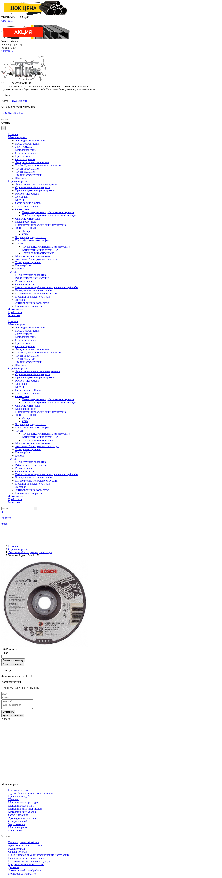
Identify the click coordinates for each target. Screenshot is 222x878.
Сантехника (22, 209)
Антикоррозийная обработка (32, 302)
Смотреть (7, 20)
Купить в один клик (13, 664)
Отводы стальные (25, 152)
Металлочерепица (26, 149)
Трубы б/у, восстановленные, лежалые (38, 165)
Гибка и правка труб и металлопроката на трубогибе (46, 287)
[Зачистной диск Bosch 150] (44, 645)
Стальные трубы (18, 789)
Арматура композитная (22, 818)
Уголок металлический (28, 174)
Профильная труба (19, 796)
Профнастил (22, 156)
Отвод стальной (17, 821)
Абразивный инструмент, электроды (37, 259)
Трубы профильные (27, 168)
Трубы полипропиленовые (38, 252)
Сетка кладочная (25, 159)
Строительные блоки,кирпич (32, 187)
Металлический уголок (22, 811)
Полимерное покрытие (28, 306)
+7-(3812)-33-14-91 (12, 112)
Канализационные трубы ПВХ (40, 249)
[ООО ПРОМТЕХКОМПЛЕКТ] (23, 79)
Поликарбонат (23, 265)
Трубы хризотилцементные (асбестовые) (46, 246)
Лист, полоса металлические (32, 162)
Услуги (12, 271)
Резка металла (23, 281)
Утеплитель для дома (27, 206)
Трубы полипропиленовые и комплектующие (49, 215)
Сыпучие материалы (27, 218)
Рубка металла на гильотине (32, 277)
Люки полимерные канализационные (37, 184)
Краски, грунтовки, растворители (35, 190)
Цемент (19, 268)
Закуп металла (23, 146)
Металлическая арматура (23, 802)
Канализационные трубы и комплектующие (48, 212)
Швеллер (20, 177)
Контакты (14, 315)
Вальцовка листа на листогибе (33, 290)
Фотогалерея (15, 309)
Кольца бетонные (25, 221)
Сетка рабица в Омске (28, 202)
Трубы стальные (25, 171)
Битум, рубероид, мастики (30, 237)
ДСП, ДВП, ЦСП (25, 227)
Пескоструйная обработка (30, 274)
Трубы (19, 243)
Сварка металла (24, 284)
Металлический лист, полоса (25, 808)
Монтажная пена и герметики (33, 256)
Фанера (26, 231)
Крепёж (19, 199)
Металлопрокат (17, 137)
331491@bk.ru (18, 100)
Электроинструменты (28, 262)
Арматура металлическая (30, 140)
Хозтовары (21, 196)
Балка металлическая (27, 143)
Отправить (8, 712)
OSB (25, 234)
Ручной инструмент (27, 193)
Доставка (20, 299)
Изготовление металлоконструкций (36, 293)
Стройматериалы (18, 181)
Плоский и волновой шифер (32, 240)
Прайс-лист (15, 312)
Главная (13, 134)
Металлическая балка (21, 805)
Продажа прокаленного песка (32, 296)
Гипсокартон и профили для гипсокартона (40, 224)
